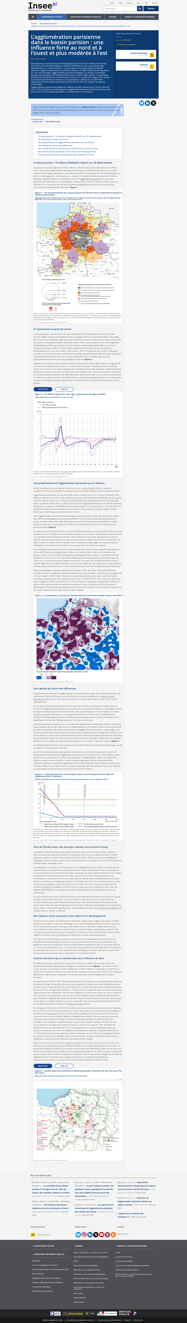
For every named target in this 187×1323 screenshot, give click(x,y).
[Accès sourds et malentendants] (146, 4)
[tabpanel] (77, 256)
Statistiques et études (52, 17)
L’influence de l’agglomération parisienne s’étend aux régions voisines (135, 1201)
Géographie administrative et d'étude (46, 1278)
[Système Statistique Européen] (56, 1315)
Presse (129, 3)
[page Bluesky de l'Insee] (78, 1234)
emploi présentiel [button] (75, 1004)
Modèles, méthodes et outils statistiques (47, 1282)
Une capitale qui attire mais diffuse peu (55, 146)
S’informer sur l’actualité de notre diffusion (90, 1274)
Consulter (37, 121)
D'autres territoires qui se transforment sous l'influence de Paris (66, 155)
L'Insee (117, 1252)
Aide (138, 3)
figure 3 (52, 527)
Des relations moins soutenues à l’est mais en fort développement (67, 152)
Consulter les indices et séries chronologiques (91, 1257)
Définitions (36, 1261)
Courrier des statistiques (41, 1287)
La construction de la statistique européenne (132, 1265)
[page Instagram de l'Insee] (84, 1234)
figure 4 (115, 741)
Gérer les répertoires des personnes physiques (91, 1278)
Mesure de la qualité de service (127, 1270)
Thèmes (151, 8)
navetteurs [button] (47, 887)
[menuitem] (32, 17)
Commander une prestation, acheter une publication (89, 1288)
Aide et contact (122, 1234)
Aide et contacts (80, 1297)
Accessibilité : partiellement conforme (80, 1320)
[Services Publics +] (127, 1315)
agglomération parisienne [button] (91, 179)
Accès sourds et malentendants (109, 1320)
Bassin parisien (89, 107)
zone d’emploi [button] (89, 488)
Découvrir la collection (127, 44)
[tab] (37, 122)
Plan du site (138, 1320)
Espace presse (79, 1302)
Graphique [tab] (43, 389)
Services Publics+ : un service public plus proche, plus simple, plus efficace (133, 1275)
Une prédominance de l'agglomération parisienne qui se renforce (66, 143)
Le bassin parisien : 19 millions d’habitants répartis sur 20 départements (69, 136)
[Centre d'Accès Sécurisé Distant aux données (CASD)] (90, 1315)
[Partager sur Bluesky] (141, 103)
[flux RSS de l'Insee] (113, 1234)
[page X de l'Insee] (95, 1234)
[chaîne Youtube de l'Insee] (101, 1234)
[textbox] (120, 8)
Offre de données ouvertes (42, 1291)
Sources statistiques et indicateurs (45, 1265)
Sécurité (128, 1320)
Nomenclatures (38, 1274)
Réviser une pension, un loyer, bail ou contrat (91, 1252)
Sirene (76, 1261)
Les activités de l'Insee (123, 1257)
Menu (112, 3)
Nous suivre (78, 1293)
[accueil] (33, 17)
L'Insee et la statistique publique (139, 17)
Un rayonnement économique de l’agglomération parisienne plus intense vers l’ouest (94, 1208)
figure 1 (73, 187)
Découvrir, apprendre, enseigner (86, 1265)
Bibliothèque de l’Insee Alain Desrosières (89, 1283)
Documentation (52, 121)
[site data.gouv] (107, 1315)
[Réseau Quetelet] (73, 1315)
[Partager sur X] (153, 103)
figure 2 (88, 359)
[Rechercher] (140, 8)
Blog (120, 3)
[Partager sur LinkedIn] (147, 103)
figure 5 (97, 966)
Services (112, 17)
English (154, 3)
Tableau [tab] (64, 389)
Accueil (34, 23)
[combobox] (131, 8)
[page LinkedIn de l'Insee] (90, 1234)
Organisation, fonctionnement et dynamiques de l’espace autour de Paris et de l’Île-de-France (137, 1185)
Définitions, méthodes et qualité (85, 17)
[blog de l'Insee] (107, 1235)
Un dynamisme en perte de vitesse (53, 139)
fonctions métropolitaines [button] (108, 908)
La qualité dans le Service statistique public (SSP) (50, 1269)
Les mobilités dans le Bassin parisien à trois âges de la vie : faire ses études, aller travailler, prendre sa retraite (50, 1189)
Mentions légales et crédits (53, 1320)
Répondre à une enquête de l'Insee (87, 1270)
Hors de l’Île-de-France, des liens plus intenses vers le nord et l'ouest (68, 149)
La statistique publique (124, 1261)
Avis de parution (44, 1235)
